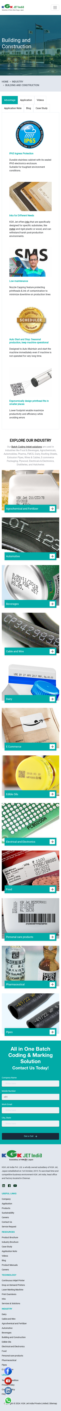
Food (4, 1351)
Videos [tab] (40, 100)
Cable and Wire (8, 1319)
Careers (5, 1217)
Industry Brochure (10, 1242)
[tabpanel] (30, 267)
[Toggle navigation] (55, 8)
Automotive (7, 1328)
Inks (4, 1299)
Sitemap (53, 1403)
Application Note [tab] (12, 108)
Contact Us (7, 1222)
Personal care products (12, 1355)
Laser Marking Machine (12, 1289)
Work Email (7, 1104)
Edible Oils (6, 1342)
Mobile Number (9, 1091)
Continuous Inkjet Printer (13, 1280)
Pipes (4, 1365)
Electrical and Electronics (13, 1346)
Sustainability (8, 1213)
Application (7, 1203)
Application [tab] (26, 100)
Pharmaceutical (9, 1360)
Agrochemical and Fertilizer (14, 1323)
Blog (4, 1260)
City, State (6, 1118)
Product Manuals (10, 1265)
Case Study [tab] (42, 108)
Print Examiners (9, 1294)
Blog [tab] (28, 108)
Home (5, 81)
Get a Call (29, 1136)
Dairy (4, 1314)
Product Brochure (10, 1237)
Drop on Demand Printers (13, 1285)
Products (6, 1208)
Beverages (6, 1332)
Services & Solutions (11, 1303)
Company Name (9, 1077)
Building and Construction (14, 1337)
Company (6, 1199)
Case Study (7, 1246)
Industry (17, 81)
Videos (5, 1256)
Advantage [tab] (9, 100)
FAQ (4, 1394)
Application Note (9, 1251)
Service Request (9, 1226)
